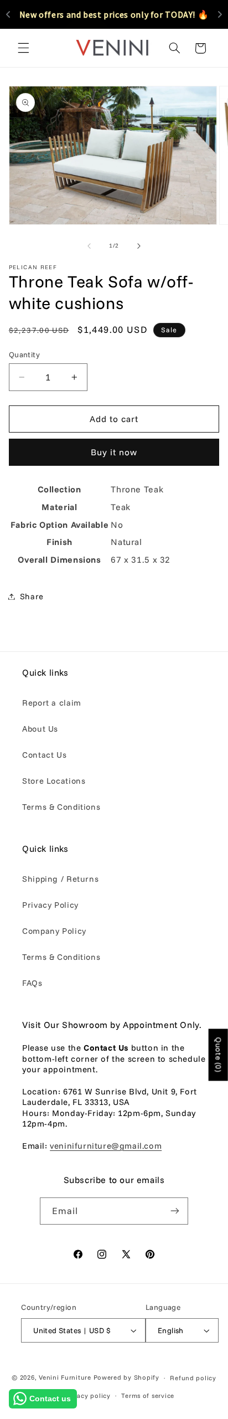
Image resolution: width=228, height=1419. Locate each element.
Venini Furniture (66, 1377)
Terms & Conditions (61, 806)
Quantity (24, 354)
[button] (23, 48)
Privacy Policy (50, 904)
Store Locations (53, 780)
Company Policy (54, 931)
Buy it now (114, 451)
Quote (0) (219, 1054)
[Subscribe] (175, 1211)
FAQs (32, 983)
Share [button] (32, 596)
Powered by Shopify (126, 1377)
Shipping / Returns (60, 878)
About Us (40, 728)
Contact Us (44, 754)
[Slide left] (89, 246)
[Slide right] (139, 246)
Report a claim (51, 702)
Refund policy (193, 1378)
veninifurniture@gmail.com (106, 1145)
